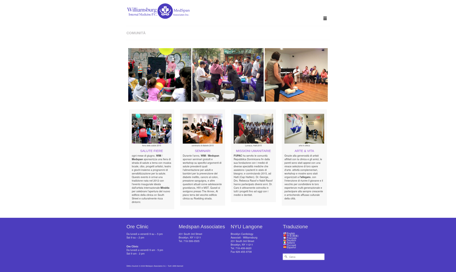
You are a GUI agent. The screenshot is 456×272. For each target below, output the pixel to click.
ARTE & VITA (304, 151)
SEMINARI (202, 151)
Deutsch (291, 240)
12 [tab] (251, 99)
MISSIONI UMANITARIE (253, 151)
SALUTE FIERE (151, 151)
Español (291, 247)
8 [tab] (234, 99)
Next (323, 75)
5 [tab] (221, 99)
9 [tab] (238, 99)
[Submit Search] (285, 257)
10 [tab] (243, 99)
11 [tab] (247, 99)
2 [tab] (209, 99)
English (291, 233)
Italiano (291, 242)
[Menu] (325, 18)
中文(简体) (293, 235)
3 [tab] (213, 99)
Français (292, 238)
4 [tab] (217, 99)
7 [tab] (230, 99)
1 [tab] (204, 99)
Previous (133, 75)
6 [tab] (226, 99)
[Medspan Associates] (158, 11)
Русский (291, 245)
